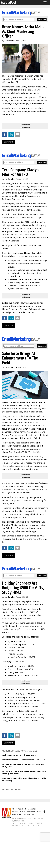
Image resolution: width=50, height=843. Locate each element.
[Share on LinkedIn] (11, 134)
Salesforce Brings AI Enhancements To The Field (23, 760)
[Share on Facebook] (4, 134)
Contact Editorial (18, 811)
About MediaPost (19, 809)
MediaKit (31, 809)
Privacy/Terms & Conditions (23, 814)
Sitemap (40, 811)
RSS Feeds (31, 811)
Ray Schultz (9, 41)
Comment (8, 142)
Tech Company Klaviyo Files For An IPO (19, 755)
